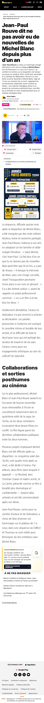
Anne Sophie (11, 96)
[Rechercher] (37, 2)
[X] (19, 674)
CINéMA (5, 104)
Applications (33, 693)
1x (28, 115)
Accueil (5, 14)
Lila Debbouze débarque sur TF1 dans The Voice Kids (19, 594)
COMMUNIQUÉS (27, 7)
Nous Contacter (20, 693)
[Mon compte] (34, 2)
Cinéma (12, 14)
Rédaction (33, 680)
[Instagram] (24, 674)
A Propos (5, 680)
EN (41, 2)
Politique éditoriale (23, 685)
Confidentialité (7, 693)
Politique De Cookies (28, 689)
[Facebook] (15, 674)
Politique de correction (10, 689)
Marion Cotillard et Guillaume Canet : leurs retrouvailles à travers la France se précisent (20, 579)
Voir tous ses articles (13, 99)
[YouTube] (28, 674)
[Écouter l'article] (5, 115)
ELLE (15, 7)
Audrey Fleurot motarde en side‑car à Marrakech (17, 587)
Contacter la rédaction (19, 680)
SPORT (6, 7)
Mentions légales (8, 685)
